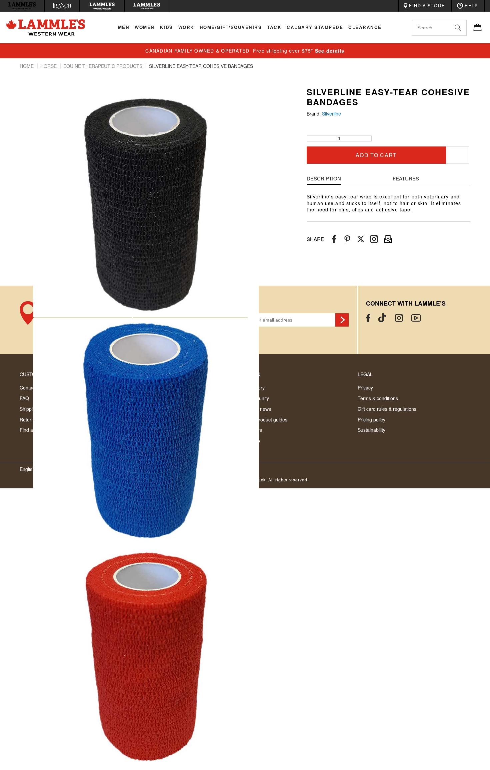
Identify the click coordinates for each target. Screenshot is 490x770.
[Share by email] (374, 239)
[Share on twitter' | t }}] (361, 239)
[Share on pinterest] (347, 239)
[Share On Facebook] (334, 239)
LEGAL (365, 374)
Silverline (331, 114)
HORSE (49, 66)
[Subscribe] (342, 320)
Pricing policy (371, 419)
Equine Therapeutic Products (103, 66)
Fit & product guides (266, 419)
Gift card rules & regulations (387, 408)
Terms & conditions (378, 398)
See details (330, 50)
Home (27, 66)
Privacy (365, 387)
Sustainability (371, 429)
